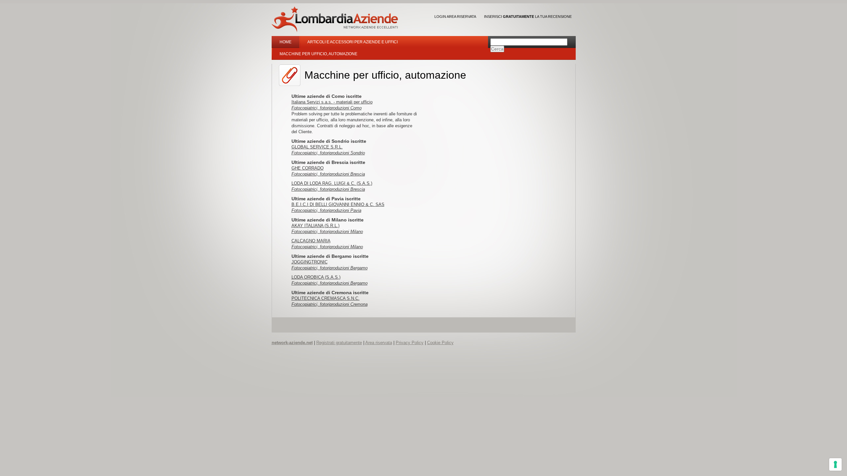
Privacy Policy (410, 342)
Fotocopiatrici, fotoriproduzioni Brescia (328, 174)
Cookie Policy (440, 342)
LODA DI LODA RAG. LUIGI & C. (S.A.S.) (331, 183)
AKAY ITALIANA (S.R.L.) (315, 225)
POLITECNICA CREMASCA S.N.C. (325, 298)
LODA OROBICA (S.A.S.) (315, 277)
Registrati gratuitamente (339, 342)
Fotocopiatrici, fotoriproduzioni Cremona (329, 304)
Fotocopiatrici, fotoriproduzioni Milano (327, 231)
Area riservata (378, 342)
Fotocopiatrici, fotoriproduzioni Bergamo (329, 267)
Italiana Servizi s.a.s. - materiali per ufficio (332, 101)
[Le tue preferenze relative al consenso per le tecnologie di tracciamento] (835, 464)
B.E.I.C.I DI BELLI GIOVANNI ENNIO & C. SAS (337, 204)
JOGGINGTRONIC (309, 261)
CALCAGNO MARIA (311, 240)
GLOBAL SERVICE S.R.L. (317, 146)
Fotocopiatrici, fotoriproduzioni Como (326, 107)
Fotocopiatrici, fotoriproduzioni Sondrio (328, 152)
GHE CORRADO (307, 168)
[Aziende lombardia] (335, 19)
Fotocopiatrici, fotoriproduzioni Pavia (326, 210)
